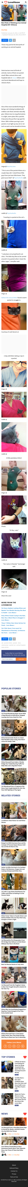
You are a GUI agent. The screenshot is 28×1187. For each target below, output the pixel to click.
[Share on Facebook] (4, 40)
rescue (14, 78)
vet (2, 643)
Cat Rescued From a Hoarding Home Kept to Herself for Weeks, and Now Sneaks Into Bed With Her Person (14, 1129)
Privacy (14, 1174)
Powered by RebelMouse (24, 3)
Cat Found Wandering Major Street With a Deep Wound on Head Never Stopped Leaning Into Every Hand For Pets (13, 715)
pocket (15, 643)
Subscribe (21, 659)
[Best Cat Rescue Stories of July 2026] (14, 954)
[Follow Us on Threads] (22, 1046)
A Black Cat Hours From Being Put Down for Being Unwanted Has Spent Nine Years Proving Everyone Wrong (20, 1067)
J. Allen (9, 1134)
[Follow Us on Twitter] (9, 1046)
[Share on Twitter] (10, 40)
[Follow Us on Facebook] (5, 1046)
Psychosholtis (18, 178)
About (14, 1165)
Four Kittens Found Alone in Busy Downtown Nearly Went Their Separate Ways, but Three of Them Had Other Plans (13, 1149)
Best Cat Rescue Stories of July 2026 (12, 964)
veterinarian (5, 645)
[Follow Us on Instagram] (14, 1046)
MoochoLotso (11, 166)
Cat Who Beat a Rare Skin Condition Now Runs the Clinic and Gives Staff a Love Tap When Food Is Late (20, 1083)
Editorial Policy (14, 1168)
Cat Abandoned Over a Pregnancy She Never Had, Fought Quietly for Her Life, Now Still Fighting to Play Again (13, 788)
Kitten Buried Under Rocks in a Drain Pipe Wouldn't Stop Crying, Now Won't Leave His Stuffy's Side (13, 739)
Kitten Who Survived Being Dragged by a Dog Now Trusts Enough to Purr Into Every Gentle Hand (13, 1011)
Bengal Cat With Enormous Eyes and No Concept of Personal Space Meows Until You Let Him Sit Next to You (13, 844)
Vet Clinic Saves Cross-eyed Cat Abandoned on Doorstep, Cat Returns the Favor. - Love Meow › (13, 630)
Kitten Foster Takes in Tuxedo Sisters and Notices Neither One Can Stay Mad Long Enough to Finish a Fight (14, 917)
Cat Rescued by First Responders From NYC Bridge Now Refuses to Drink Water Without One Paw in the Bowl (13, 942)
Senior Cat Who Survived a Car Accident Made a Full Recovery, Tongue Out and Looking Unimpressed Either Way (13, 869)
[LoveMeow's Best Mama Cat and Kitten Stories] (14, 810)
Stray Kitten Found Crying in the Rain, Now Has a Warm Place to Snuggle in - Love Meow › (13, 618)
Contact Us (14, 1171)
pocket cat (12, 645)
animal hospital (20, 645)
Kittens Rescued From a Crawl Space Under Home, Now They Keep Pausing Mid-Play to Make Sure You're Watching (13, 1035)
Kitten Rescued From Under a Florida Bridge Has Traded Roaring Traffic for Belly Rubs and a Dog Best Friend (12, 764)
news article (4, 647)
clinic (19, 643)
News (3, 711)
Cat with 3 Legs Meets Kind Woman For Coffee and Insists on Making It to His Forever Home (13, 893)
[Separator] (14, 40)
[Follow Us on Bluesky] (18, 1046)
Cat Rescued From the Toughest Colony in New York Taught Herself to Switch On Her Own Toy (13, 986)
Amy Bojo (4, 30)
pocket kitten (8, 643)
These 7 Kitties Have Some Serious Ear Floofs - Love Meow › (13, 624)
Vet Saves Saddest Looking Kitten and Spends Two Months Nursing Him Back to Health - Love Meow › (13, 610)
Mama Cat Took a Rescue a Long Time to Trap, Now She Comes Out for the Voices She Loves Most (20, 1098)
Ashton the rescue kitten (9, 298)
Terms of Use (14, 1177)
